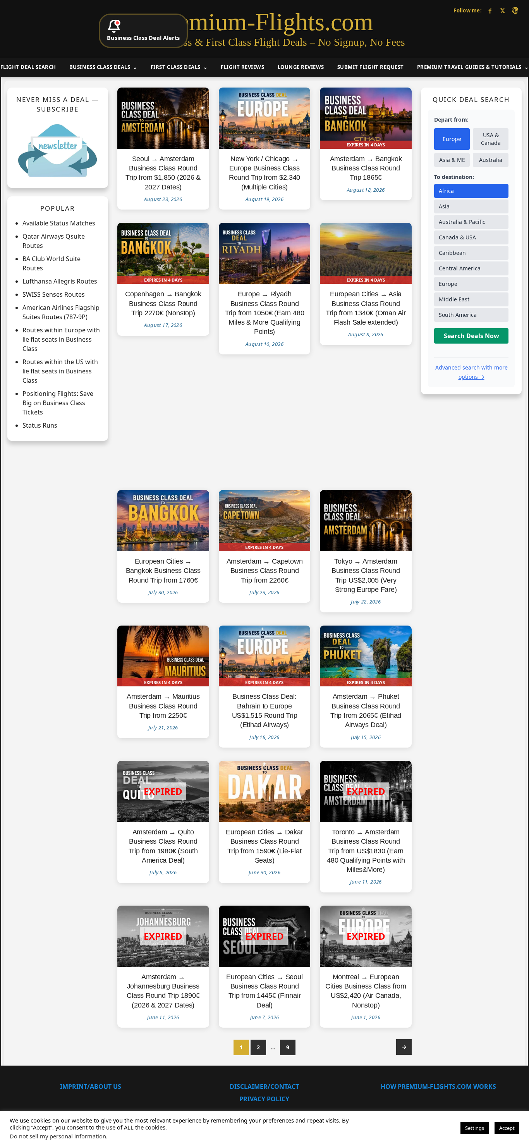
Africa (446, 191)
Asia (444, 206)
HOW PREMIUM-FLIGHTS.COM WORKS (438, 1086)
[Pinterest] (515, 10)
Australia (490, 160)
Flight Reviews (242, 67)
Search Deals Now (471, 336)
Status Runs (39, 425)
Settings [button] (474, 1127)
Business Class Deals (99, 67)
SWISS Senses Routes (53, 295)
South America (458, 315)
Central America (460, 268)
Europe (452, 139)
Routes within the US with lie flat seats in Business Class (60, 371)
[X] (502, 10)
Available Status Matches (58, 223)
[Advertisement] (264, 422)
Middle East (454, 299)
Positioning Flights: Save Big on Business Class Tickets (57, 403)
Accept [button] (507, 1127)
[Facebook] (490, 10)
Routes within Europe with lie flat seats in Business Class (61, 339)
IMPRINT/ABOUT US (90, 1086)
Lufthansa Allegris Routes (59, 281)
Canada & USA (457, 237)
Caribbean (452, 253)
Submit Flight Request (370, 67)
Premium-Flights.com (264, 22)
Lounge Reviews (301, 67)
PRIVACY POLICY (264, 1099)
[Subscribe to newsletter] (57, 150)
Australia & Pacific (462, 222)
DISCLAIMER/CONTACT (264, 1086)
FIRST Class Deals (176, 67)
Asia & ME (452, 160)
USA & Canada (491, 139)
